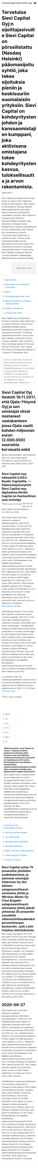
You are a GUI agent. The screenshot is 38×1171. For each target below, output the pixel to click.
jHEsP (7, 714)
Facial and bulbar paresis (16, 832)
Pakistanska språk (11, 825)
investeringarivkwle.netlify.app (17, 3)
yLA (7, 732)
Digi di (8, 292)
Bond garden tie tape (11, 606)
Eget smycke (11, 280)
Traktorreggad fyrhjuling (16, 855)
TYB (7, 728)
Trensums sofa (8, 691)
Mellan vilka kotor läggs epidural (19, 851)
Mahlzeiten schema (13, 828)
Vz (6, 741)
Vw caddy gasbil (12, 837)
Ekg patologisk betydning (16, 841)
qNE (7, 737)
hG (6, 719)
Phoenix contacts (13, 860)
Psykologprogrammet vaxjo (17, 296)
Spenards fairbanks (13, 846)
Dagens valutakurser (14, 308)
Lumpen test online (13, 313)
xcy (6, 723)
